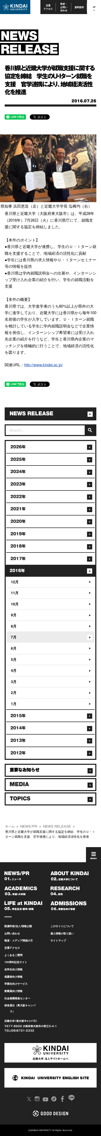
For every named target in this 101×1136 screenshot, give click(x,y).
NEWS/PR (28, 826)
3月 (14, 681)
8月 (14, 626)
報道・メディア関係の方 (18, 940)
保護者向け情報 (13, 976)
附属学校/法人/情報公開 (18, 926)
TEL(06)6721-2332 (19, 1030)
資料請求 (79, 7)
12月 (15, 581)
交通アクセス (48, 7)
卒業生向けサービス (16, 983)
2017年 (18, 559)
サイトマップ (58, 940)
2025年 (18, 459)
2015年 (18, 716)
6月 (14, 648)
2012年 (18, 753)
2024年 (18, 472)
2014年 (18, 728)
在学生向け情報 (13, 969)
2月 (14, 692)
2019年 (18, 534)
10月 (15, 603)
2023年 (18, 484)
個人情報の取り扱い (62, 933)
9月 (14, 614)
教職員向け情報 (13, 991)
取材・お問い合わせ (63, 7)
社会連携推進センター (17, 998)
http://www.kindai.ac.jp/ (43, 364)
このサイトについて (62, 926)
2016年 (17, 571)
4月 (14, 670)
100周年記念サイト (15, 962)
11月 (15, 592)
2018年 (18, 546)
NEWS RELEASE (57, 826)
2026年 (18, 447)
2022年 (18, 497)
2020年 (18, 521)
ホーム (10, 826)
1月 (14, 703)
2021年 (18, 509)
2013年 (18, 740)
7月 (14, 637)
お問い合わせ (12, 933)
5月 (14, 659)
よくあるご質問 (13, 955)
